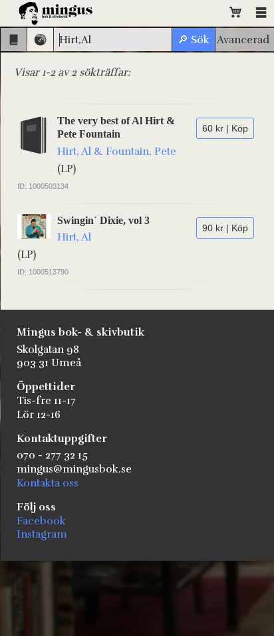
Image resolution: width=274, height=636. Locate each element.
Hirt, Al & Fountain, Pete (116, 151)
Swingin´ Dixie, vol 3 (103, 220)
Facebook (41, 521)
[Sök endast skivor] (40, 39)
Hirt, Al (74, 237)
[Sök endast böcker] (14, 39)
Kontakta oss (47, 483)
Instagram (42, 534)
